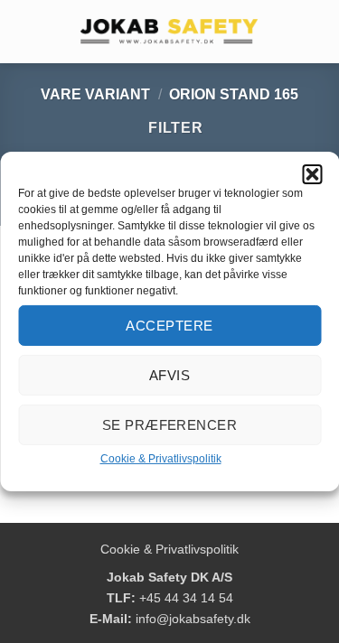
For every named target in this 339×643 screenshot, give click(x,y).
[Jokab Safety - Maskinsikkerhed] (169, 31)
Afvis (169, 374)
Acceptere (169, 324)
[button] (312, 174)
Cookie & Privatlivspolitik (160, 458)
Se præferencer (169, 424)
